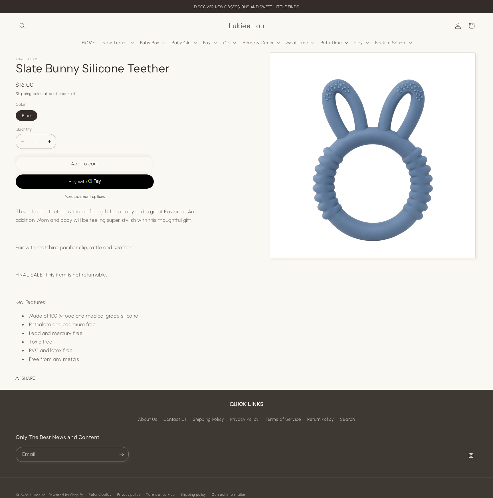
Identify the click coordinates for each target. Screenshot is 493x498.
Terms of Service (283, 419)
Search (347, 419)
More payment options (84, 196)
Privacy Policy (244, 419)
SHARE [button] (28, 378)
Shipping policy (193, 495)
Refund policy (100, 495)
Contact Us (175, 419)
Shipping (24, 93)
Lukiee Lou (39, 495)
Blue (26, 115)
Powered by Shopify (66, 495)
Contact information (229, 495)
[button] (22, 25)
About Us (147, 419)
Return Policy (320, 419)
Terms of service (160, 495)
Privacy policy (128, 495)
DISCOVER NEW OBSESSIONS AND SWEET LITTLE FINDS (246, 7)
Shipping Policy (208, 419)
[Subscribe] (121, 454)
